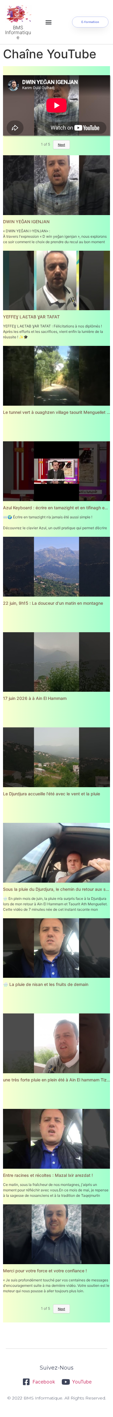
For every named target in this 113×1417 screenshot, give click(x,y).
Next (61, 1309)
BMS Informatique (18, 32)
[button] (49, 22)
